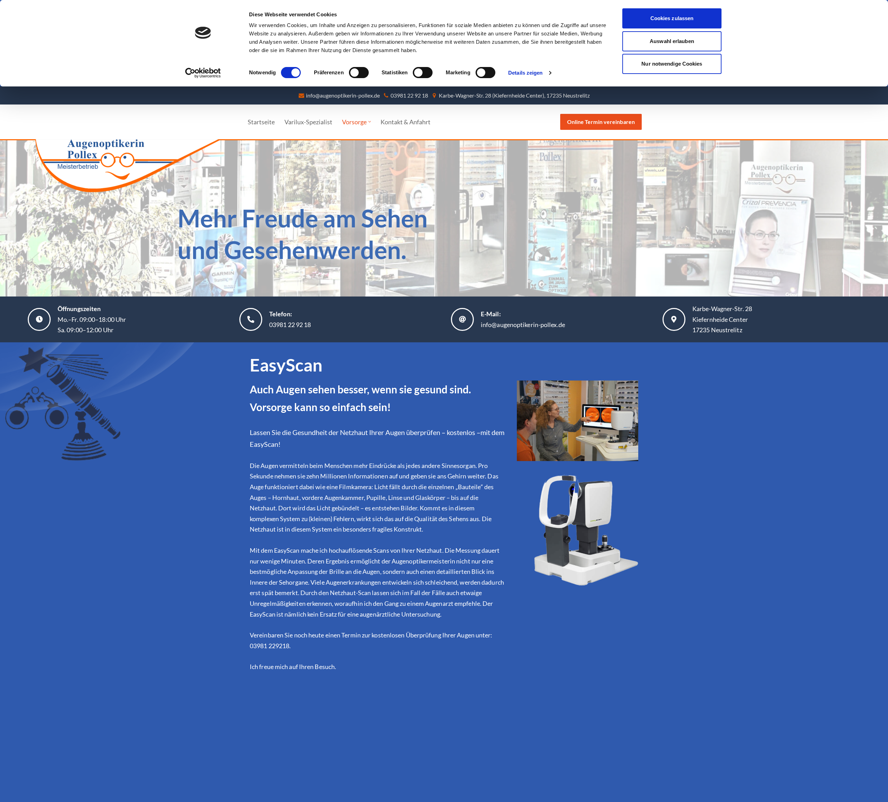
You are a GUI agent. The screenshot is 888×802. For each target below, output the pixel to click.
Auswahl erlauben (672, 41)
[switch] (359, 72)
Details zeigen (525, 73)
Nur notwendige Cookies (671, 64)
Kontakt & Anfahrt (405, 122)
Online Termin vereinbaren (601, 121)
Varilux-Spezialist (308, 122)
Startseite (261, 122)
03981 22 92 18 (409, 95)
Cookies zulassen (672, 18)
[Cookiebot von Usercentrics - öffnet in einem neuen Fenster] (203, 73)
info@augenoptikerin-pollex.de (343, 95)
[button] (369, 121)
